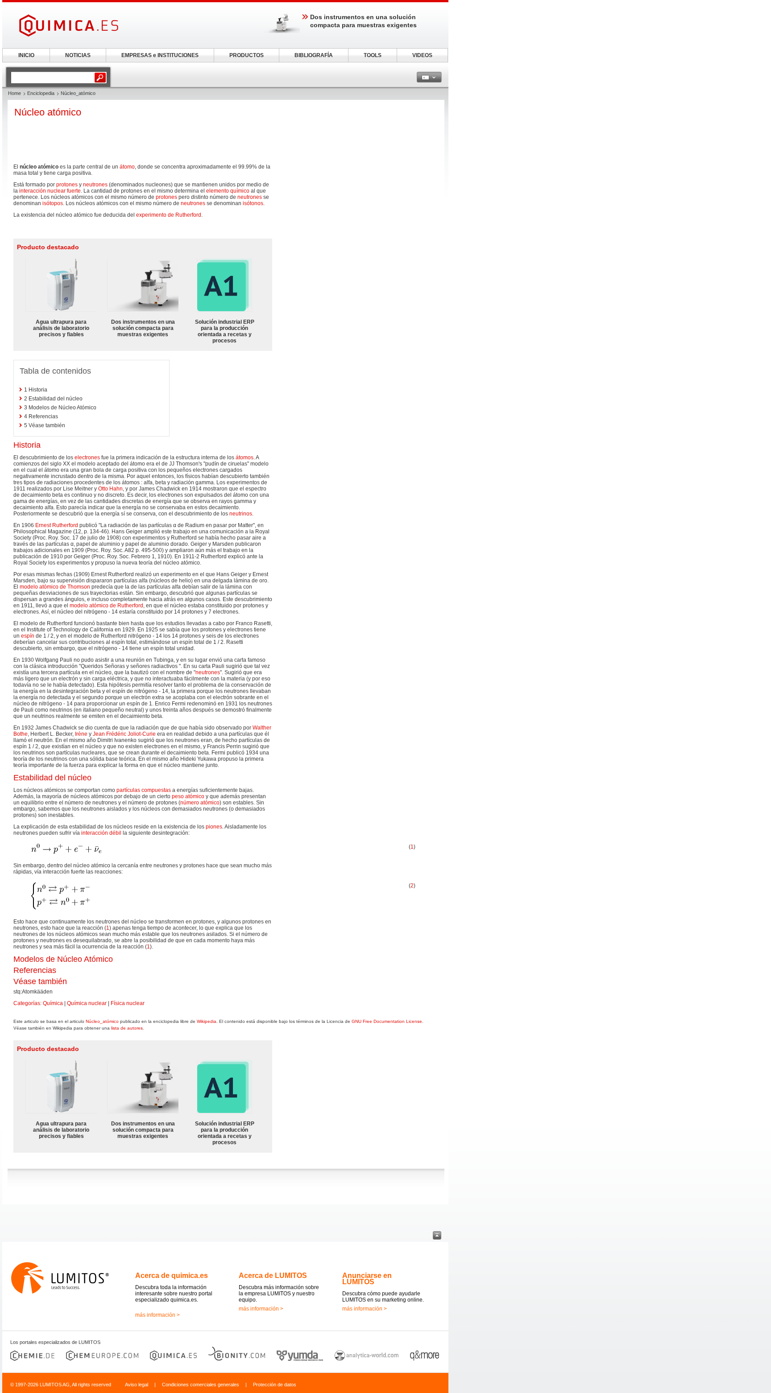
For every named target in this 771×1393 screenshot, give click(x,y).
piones (214, 827)
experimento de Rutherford (168, 215)
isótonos (253, 203)
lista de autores (127, 1028)
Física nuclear (128, 1003)
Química (53, 1003)
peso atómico (188, 796)
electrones (87, 457)
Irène (81, 734)
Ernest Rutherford (56, 525)
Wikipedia (206, 1021)
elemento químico (227, 191)
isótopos (52, 203)
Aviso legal (136, 1384)
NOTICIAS (78, 55)
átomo (127, 167)
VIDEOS (422, 55)
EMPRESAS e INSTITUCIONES (160, 55)
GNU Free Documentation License (387, 1021)
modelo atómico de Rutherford (106, 605)
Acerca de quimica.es (171, 1275)
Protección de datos (274, 1384)
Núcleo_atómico (102, 1021)
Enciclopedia (40, 93)
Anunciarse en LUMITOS (367, 1279)
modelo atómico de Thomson (55, 587)
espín (27, 636)
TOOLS (372, 55)
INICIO (26, 55)
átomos (244, 457)
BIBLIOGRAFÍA (313, 55)
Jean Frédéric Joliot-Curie (124, 734)
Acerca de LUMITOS (273, 1275)
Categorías (26, 1003)
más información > (157, 1315)
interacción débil (101, 833)
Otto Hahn (110, 489)
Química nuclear (87, 1003)
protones (67, 184)
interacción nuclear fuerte (50, 191)
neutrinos (240, 514)
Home (14, 93)
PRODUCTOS (246, 55)
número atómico (200, 803)
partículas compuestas (143, 790)
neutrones (95, 184)
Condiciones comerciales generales (200, 1384)
